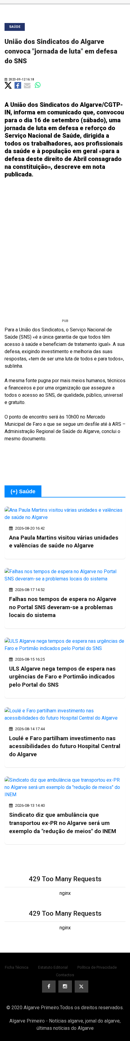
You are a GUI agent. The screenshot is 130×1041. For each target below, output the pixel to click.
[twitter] (81, 986)
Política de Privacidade (97, 967)
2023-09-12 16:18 (21, 79)
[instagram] (65, 986)
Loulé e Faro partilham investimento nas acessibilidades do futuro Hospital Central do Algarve (64, 746)
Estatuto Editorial (53, 967)
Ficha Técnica (16, 967)
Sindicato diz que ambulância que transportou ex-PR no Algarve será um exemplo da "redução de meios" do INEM (62, 822)
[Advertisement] (65, 251)
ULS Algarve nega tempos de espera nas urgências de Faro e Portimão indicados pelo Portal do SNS (62, 676)
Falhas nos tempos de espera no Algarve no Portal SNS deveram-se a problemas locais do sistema (62, 607)
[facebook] (49, 986)
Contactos (65, 975)
